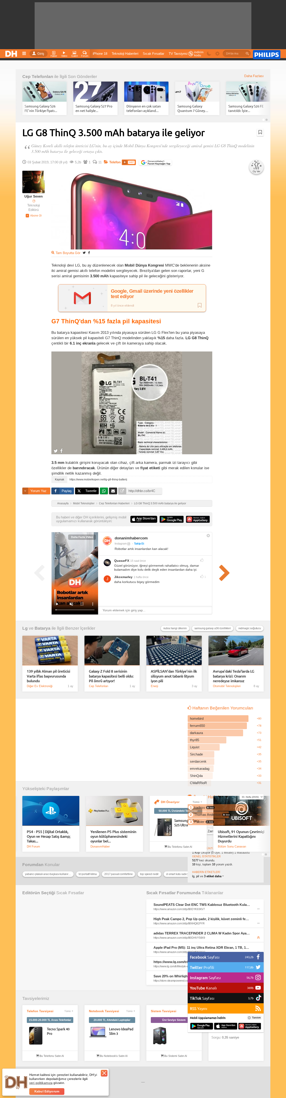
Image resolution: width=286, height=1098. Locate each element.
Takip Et (139, 543)
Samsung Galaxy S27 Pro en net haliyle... (94, 108)
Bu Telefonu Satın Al (179, 846)
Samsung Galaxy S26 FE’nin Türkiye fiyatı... (41, 108)
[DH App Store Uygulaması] (225, 1026)
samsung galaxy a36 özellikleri (212, 628)
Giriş (40, 53)
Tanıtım (256, 1017)
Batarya (42, 628)
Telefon (115, 162)
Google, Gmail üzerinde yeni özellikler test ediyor (152, 293)
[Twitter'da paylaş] (84, 253)
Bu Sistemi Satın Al (175, 1056)
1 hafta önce (141, 577)
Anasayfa (63, 503)
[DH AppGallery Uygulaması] (249, 1026)
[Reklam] (266, 54)
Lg (25, 628)
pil (197, 876)
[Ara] (247, 53)
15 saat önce (138, 560)
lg (193, 876)
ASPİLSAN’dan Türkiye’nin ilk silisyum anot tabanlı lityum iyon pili (174, 676)
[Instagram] (107, 540)
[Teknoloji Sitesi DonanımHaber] (11, 52)
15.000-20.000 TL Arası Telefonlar (50, 1020)
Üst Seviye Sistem (174, 1020)
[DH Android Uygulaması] (201, 1026)
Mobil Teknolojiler (84, 503)
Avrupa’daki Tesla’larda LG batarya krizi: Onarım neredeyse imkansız (233, 676)
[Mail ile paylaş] (113, 491)
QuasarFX (121, 560)
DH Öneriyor (170, 802)
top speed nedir (149, 874)
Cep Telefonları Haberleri (114, 503)
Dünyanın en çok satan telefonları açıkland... (143, 108)
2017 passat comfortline (118, 874)
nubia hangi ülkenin (175, 628)
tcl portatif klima (88, 874)
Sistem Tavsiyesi (163, 1011)
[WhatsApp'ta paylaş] (104, 491)
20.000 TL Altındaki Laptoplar (112, 1020)
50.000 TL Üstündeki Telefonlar (178, 810)
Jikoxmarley (123, 577)
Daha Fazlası (254, 76)
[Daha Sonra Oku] (260, 132)
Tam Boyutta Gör (68, 253)
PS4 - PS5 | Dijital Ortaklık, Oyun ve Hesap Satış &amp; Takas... (48, 836)
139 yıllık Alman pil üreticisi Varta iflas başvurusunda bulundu (48, 676)
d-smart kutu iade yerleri (180, 874)
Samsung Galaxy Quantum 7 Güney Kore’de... (191, 108)
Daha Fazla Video (82, 537)
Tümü (196, 802)
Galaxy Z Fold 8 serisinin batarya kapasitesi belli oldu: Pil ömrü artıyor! (111, 676)
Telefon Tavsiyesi (40, 1011)
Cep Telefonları (37, 76)
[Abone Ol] (34, 215)
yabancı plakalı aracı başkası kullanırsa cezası (49, 874)
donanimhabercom (131, 538)
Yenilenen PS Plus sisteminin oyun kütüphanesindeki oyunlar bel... (113, 836)
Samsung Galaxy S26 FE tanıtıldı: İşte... (246, 108)
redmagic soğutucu (249, 628)
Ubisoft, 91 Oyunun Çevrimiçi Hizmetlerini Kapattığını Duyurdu (241, 836)
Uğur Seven (33, 196)
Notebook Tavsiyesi (104, 1011)
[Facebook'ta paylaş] (89, 253)
